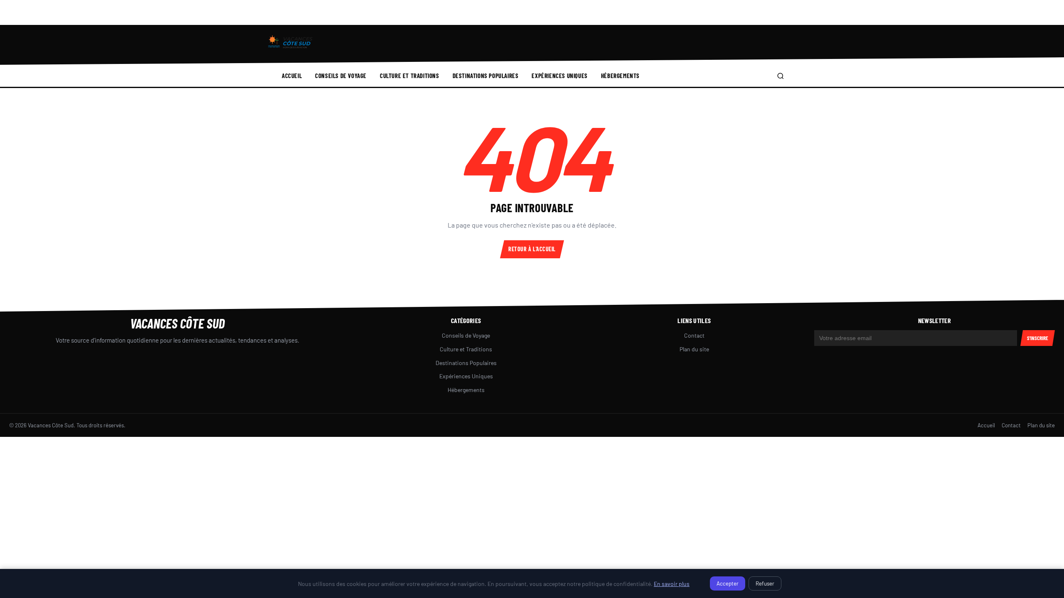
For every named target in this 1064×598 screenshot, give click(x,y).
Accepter (728, 583)
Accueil (292, 75)
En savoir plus (672, 583)
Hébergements (620, 75)
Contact (694, 335)
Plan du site (694, 349)
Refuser (765, 583)
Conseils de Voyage (341, 75)
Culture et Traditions (409, 75)
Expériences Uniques (559, 75)
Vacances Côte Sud (177, 323)
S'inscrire (1037, 338)
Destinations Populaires (486, 75)
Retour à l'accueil (532, 248)
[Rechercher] (780, 76)
